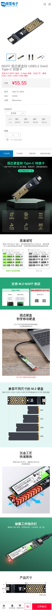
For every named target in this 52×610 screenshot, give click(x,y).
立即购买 (42, 606)
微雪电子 (9, 4)
